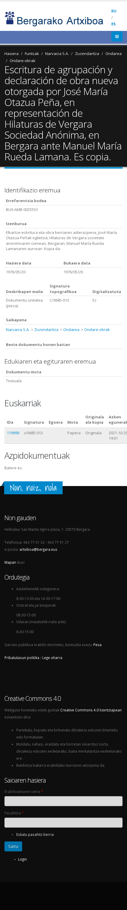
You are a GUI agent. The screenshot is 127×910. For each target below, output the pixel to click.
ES (113, 23)
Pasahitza (13, 813)
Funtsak (32, 53)
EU (113, 11)
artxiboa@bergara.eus (38, 549)
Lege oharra (52, 657)
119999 (13, 432)
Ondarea (113, 53)
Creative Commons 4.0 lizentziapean (91, 710)
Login (22, 859)
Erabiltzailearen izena (23, 791)
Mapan (10, 562)
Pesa (97, 644)
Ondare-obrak (22, 60)
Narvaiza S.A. (57, 53)
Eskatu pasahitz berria (35, 834)
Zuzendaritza (87, 53)
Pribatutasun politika (21, 657)
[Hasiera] (57, 18)
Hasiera (11, 53)
